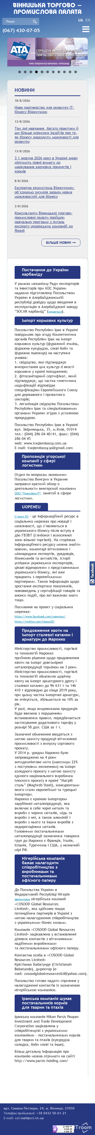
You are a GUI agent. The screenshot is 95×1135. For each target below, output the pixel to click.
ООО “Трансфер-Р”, (28, 493)
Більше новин (58, 242)
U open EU (21, 516)
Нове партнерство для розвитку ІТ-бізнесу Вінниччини (44, 109)
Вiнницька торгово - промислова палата (47, 9)
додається (55, 311)
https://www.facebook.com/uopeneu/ (40, 616)
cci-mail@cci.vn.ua (29, 1118)
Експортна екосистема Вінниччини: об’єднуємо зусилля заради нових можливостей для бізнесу (45, 192)
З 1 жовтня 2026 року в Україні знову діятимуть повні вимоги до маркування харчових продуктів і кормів (46, 164)
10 (70, 72)
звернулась (22, 899)
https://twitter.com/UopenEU (34, 621)
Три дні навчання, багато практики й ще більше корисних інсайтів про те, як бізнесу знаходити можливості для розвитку (47, 135)
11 (75, 72)
